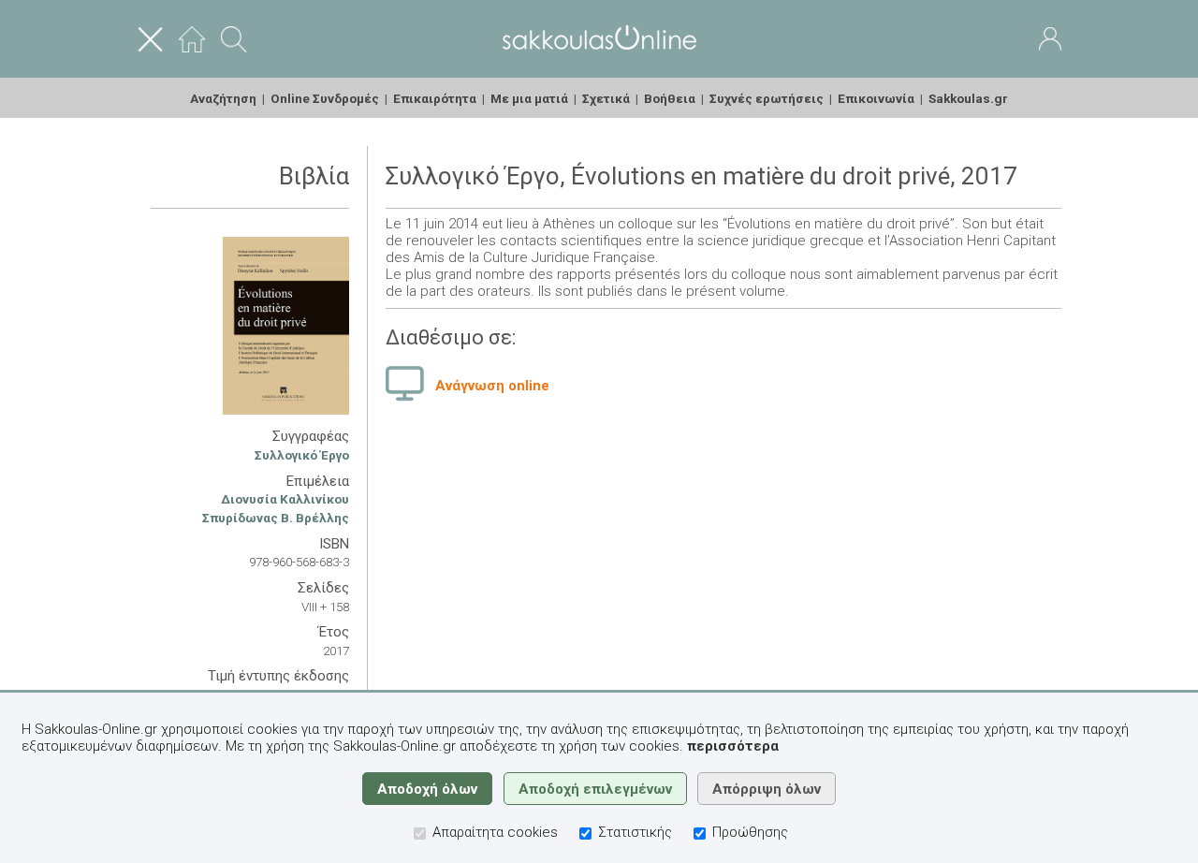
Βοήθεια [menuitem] (669, 98)
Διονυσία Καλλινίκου (285, 498)
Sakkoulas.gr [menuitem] (968, 98)
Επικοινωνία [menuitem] (876, 98)
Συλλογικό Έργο (302, 454)
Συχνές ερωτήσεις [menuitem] (766, 98)
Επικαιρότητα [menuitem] (434, 98)
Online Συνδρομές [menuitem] (324, 98)
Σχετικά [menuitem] (606, 98)
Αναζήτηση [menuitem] (223, 98)
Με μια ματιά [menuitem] (529, 98)
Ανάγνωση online (492, 385)
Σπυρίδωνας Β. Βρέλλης (275, 517)
